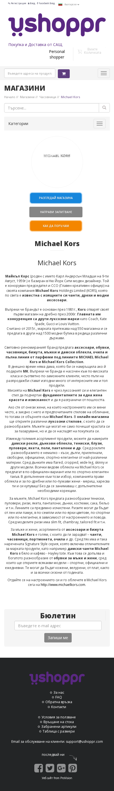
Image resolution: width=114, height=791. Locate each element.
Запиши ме (58, 637)
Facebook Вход (46, 3)
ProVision (66, 778)
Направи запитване (56, 212)
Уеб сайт (47, 778)
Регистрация (18, 3)
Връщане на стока (58, 721)
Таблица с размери (59, 731)
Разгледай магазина (56, 198)
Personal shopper (57, 54)
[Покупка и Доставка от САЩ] (57, 24)
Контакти (58, 707)
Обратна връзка (58, 702)
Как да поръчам (56, 226)
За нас (58, 692)
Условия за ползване (59, 717)
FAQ (58, 697)
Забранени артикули (58, 726)
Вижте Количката (92, 51)
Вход (32, 3)
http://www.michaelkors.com (63, 584)
